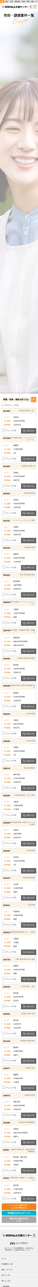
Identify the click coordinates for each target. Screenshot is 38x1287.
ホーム (3, 1258)
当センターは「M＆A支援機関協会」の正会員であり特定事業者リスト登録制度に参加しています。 (19, 1249)
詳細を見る (30, 431)
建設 (32, 1)
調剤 (28, 1)
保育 (2, 1)
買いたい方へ (6, 1281)
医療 (23, 1)
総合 (6, 1)
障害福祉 (17, 1)
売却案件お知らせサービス (19, 1213)
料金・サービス (7, 1270)
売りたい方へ (6, 1275)
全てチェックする (12, 405)
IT (36, 1)
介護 (11, 1)
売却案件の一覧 (7, 1264)
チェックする (11, 430)
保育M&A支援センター (17, 7)
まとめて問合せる (19, 1207)
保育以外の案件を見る (19, 1220)
